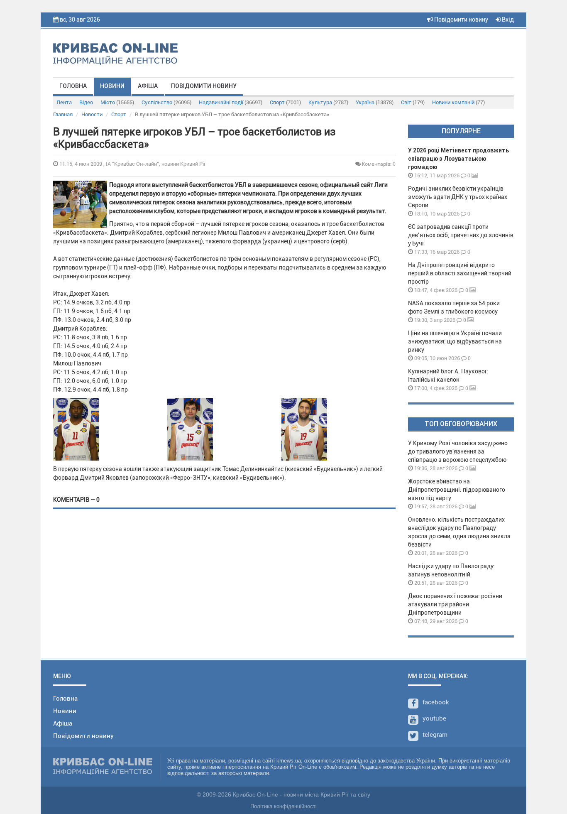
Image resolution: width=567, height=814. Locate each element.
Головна (73, 86)
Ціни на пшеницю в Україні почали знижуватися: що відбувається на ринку (455, 341)
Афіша (148, 86)
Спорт (285, 102)
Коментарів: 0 (378, 163)
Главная (63, 114)
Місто (117, 102)
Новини (112, 86)
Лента (64, 102)
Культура (328, 102)
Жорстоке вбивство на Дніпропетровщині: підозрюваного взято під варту (456, 489)
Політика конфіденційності (283, 806)
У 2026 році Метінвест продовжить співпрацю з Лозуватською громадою (458, 158)
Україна (374, 102)
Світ (413, 102)
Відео (86, 102)
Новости (92, 114)
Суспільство (166, 102)
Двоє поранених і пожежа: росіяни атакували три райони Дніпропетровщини (455, 604)
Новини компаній (458, 102)
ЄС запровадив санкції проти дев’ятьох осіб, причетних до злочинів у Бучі (460, 235)
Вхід (507, 19)
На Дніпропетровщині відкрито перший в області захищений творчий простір (459, 273)
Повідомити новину (460, 19)
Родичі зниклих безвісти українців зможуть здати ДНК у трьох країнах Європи (457, 196)
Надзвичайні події (230, 102)
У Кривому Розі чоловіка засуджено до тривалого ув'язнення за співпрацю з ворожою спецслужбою (458, 451)
